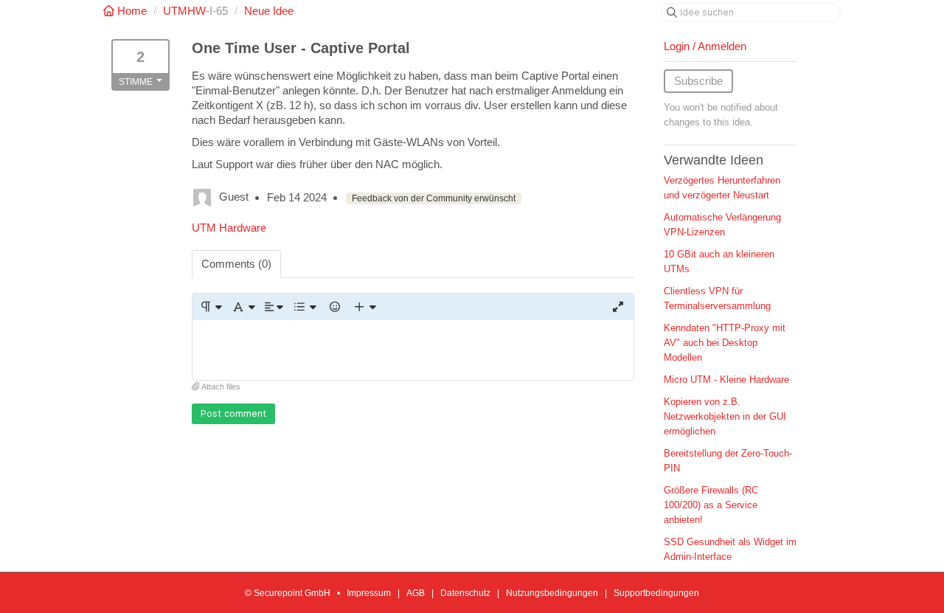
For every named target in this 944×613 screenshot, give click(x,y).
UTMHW (184, 10)
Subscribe (698, 81)
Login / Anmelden (705, 46)
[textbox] (413, 350)
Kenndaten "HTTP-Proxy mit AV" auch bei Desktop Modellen (724, 342)
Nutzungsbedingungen (552, 593)
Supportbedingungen (656, 593)
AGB (415, 593)
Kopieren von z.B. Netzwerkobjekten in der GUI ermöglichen (725, 416)
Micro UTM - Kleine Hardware (726, 379)
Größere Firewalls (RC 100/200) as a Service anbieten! (711, 505)
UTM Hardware (229, 227)
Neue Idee (269, 10)
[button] (210, 307)
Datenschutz (465, 593)
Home (132, 10)
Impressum (369, 593)
